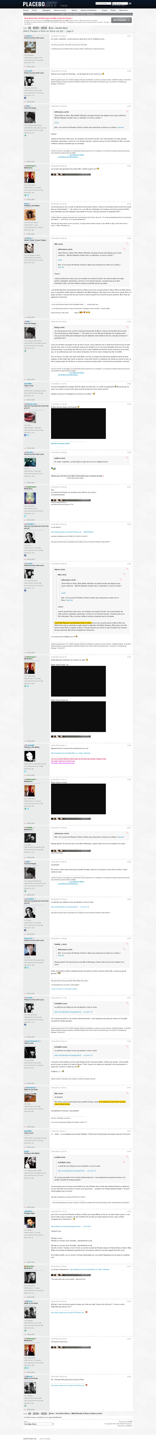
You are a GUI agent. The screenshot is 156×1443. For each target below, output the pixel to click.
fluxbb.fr (129, 1426)
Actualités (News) (61, 28)
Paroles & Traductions (88, 10)
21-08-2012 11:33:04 (59, 404)
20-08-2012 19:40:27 (59, 36)
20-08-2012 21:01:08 (59, 71)
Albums (74, 10)
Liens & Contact (45, 1439)
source (120, 127)
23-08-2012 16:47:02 (59, 1087)
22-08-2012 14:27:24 (59, 899)
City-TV (83, 14)
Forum (34, 10)
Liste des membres (72, 14)
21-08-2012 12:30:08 (59, 452)
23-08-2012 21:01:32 (59, 1151)
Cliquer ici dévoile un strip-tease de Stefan (64, 989)
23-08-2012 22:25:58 (59, 1301)
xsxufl (56, 122)
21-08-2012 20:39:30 (59, 563)
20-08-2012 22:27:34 (59, 204)
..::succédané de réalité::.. (76, 155)
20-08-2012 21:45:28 (59, 106)
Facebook (25, 1025)
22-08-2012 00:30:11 (59, 745)
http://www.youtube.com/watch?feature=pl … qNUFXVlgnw (72, 532)
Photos (113, 10)
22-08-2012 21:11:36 (59, 998)
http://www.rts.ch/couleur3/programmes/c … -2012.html (71, 1226)
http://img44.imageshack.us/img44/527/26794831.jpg (67, 1312)
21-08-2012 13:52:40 (59, 487)
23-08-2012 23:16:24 (59, 1339)
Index (63, 14)
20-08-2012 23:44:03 (59, 321)
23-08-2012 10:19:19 (59, 1041)
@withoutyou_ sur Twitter (28, 809)
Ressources (123, 10)
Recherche (90, 14)
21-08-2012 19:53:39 (59, 524)
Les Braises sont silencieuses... (68, 157)
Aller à (26, 1421)
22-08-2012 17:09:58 (59, 938)
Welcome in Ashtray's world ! (60, 443)
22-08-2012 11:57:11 (59, 779)
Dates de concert (60, 10)
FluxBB (129, 1421)
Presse (104, 10)
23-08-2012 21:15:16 (59, 1211)
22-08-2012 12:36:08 (59, 827)
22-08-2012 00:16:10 (59, 657)
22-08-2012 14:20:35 (59, 862)
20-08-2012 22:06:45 (59, 166)
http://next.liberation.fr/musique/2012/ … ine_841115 (70, 907)
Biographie (46, 10)
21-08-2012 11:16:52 (59, 384)
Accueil (25, 10)
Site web (25, 809)
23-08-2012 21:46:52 (59, 1266)
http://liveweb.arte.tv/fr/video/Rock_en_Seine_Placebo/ (70, 753)
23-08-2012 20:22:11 (59, 1131)
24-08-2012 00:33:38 (59, 1376)
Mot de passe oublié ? (119, 5)
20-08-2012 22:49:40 (59, 238)
